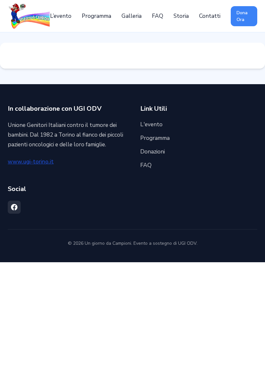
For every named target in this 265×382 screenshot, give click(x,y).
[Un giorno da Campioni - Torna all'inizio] (29, 16)
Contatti (209, 16)
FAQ (157, 16)
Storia (181, 16)
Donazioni (152, 151)
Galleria (132, 16)
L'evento (151, 124)
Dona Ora (242, 16)
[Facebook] (14, 207)
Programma (96, 16)
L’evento (60, 16)
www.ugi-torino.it (31, 161)
